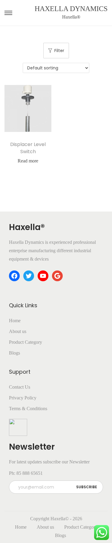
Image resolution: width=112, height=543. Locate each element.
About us (17, 331)
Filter (59, 51)
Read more (28, 160)
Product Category (25, 342)
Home (15, 320)
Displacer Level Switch (28, 148)
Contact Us (19, 387)
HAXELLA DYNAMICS (71, 9)
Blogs (14, 352)
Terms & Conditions (28, 408)
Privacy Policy (22, 397)
